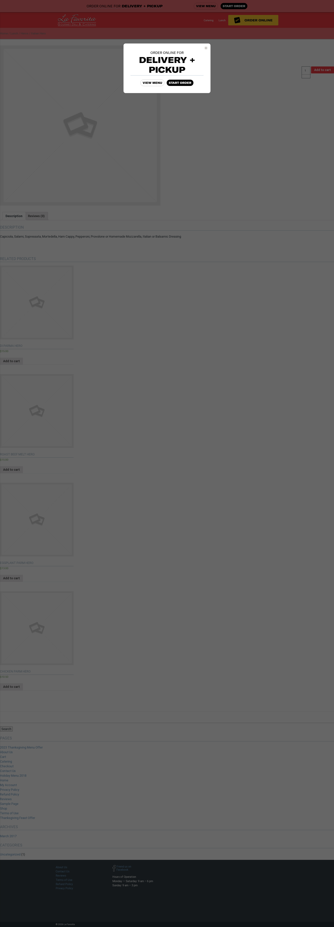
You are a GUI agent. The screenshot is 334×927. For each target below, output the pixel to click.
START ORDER (180, 83)
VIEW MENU (152, 83)
